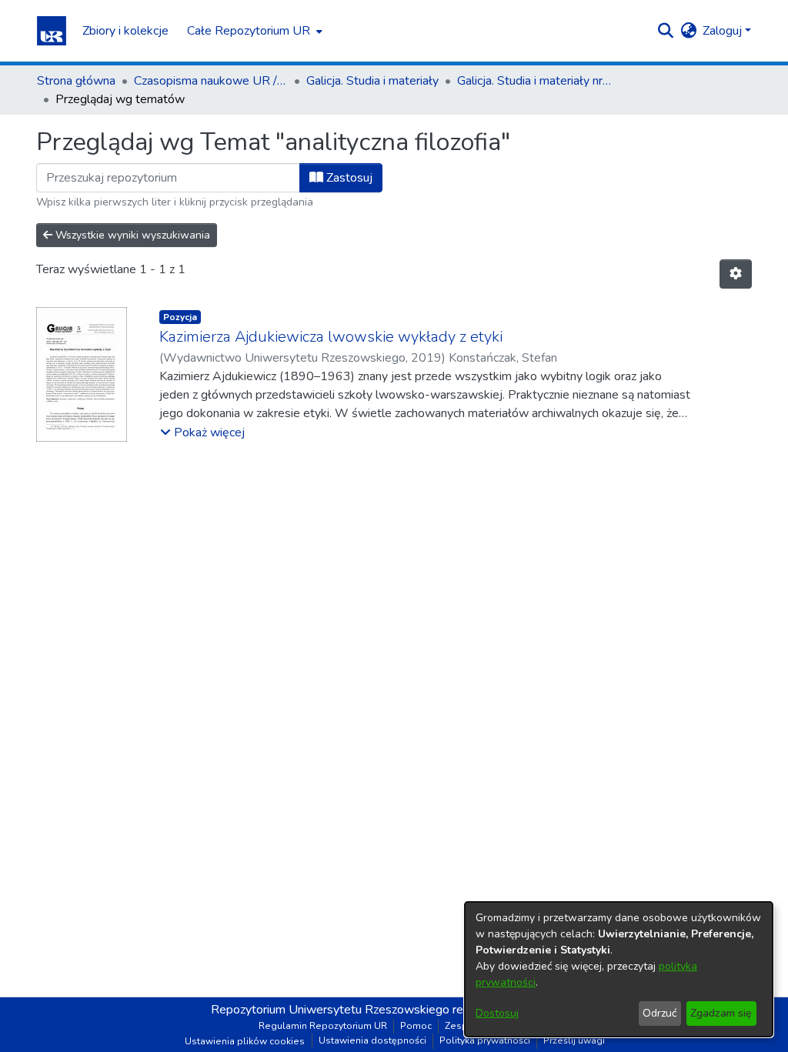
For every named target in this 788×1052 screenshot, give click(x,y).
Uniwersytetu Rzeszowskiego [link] (369, 1009)
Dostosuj (497, 1013)
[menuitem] (253, 31)
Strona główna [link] (76, 80)
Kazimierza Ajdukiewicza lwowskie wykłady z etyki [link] (331, 336)
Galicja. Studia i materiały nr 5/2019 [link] (534, 80)
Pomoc (416, 1026)
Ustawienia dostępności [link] (372, 1040)
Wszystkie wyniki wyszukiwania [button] (131, 235)
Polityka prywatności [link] (484, 1040)
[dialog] (619, 969)
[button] (51, 30)
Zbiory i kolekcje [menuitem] (125, 30)
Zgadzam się (721, 1013)
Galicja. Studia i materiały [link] (372, 80)
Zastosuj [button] (347, 177)
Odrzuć (659, 1013)
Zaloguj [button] (724, 30)
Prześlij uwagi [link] (574, 1040)
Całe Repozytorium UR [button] (248, 30)
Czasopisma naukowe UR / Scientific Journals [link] (211, 80)
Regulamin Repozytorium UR (323, 1026)
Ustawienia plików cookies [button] (245, 1041)
